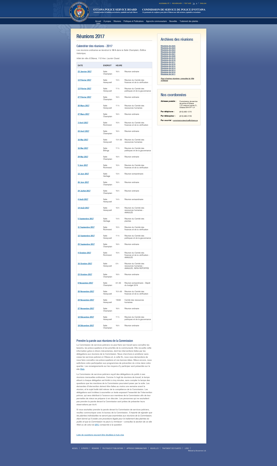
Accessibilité (164, 3)
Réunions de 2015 (168, 66)
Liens (98, 23)
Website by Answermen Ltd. (197, 451)
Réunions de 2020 (168, 56)
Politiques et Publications (133, 21)
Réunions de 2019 (168, 58)
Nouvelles (173, 21)
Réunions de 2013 (168, 70)
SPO (97, 425)
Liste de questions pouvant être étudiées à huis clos (100, 435)
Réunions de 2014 (168, 68)
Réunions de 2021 (168, 54)
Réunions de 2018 (168, 60)
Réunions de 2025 (168, 46)
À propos (107, 21)
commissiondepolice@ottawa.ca (185, 120)
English (203, 3)
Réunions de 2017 (168, 62)
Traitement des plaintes (189, 21)
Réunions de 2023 (168, 50)
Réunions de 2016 (168, 64)
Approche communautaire (156, 21)
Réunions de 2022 (168, 52)
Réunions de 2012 (168, 72)
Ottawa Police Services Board (137, 12)
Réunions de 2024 (168, 48)
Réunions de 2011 (168, 74)
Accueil (98, 21)
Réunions (117, 21)
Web (82, 369)
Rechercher (177, 3)
